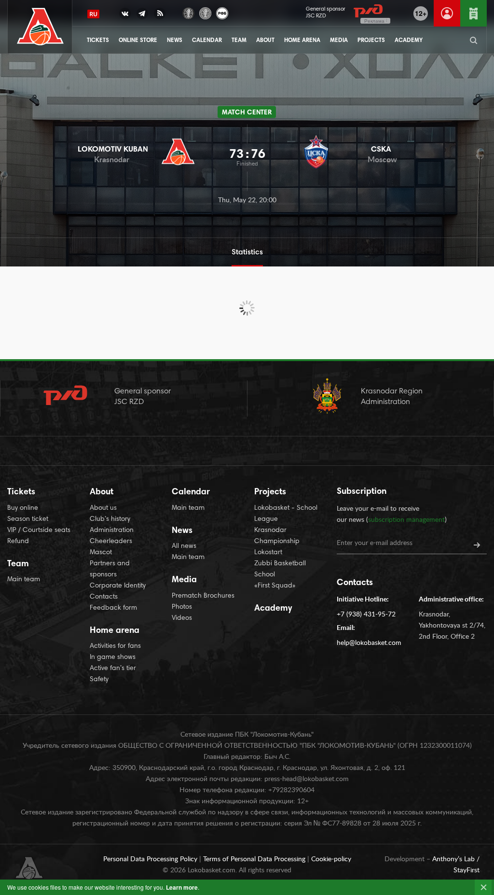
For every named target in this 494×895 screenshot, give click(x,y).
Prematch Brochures (203, 596)
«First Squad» (275, 586)
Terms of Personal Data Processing (255, 859)
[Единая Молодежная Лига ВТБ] (205, 12)
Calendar (207, 40)
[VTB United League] (188, 12)
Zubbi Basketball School (280, 569)
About (265, 40)
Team (239, 40)
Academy (409, 40)
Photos (182, 607)
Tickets (98, 40)
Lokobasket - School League (285, 514)
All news (184, 546)
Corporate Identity (118, 586)
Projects (371, 40)
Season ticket (27, 519)
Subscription (361, 492)
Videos (182, 618)
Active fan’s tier (113, 668)
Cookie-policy (331, 859)
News (174, 40)
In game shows (113, 657)
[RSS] (159, 15)
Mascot (101, 552)
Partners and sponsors (110, 569)
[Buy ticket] (473, 13)
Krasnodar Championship (277, 536)
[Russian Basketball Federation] (222, 12)
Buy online (22, 508)
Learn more (182, 887)
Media (339, 40)
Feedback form (113, 608)
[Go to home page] (40, 26)
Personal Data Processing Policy (151, 859)
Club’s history (110, 519)
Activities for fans (115, 646)
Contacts (104, 597)
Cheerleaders (111, 541)
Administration (112, 530)
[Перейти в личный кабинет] (447, 13)
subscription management (406, 520)
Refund (18, 541)
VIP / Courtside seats (38, 530)
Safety (99, 679)
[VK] (125, 15)
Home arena (302, 40)
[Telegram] (142, 15)
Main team (23, 579)
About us (103, 508)
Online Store (138, 40)
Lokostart (268, 552)
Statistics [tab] (247, 252)
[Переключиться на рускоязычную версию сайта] (93, 14)
